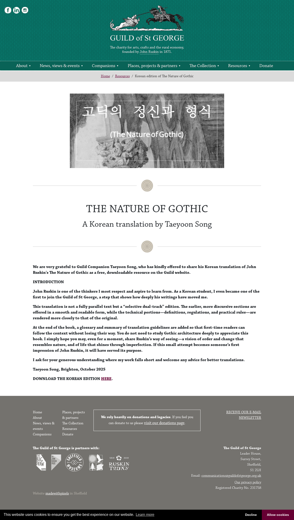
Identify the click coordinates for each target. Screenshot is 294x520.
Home (105, 76)
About (22, 66)
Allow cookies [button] (278, 515)
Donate (266, 66)
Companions (103, 66)
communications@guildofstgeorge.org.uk (231, 476)
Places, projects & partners (152, 66)
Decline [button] (251, 515)
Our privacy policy (248, 482)
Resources (237, 66)
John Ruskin (149, 52)
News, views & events (60, 66)
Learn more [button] (145, 515)
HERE (106, 378)
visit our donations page (164, 423)
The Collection (202, 66)
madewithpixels (57, 493)
